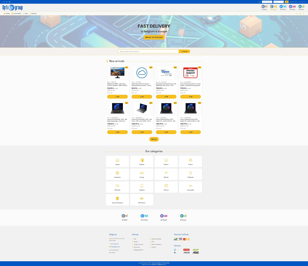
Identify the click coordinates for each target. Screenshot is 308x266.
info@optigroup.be (115, 246)
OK (286, 1)
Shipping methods (138, 250)
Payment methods (156, 239)
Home (8, 13)
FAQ (153, 241)
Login (259, 2)
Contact (154, 247)
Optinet (154, 264)
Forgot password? (302, 1)
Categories (17, 13)
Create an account (294, 1)
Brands (34, 13)
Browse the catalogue (154, 37)
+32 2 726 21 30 (114, 244)
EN (9, 2)
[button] (296, 13)
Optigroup (160, 264)
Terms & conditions (156, 244)
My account (137, 247)
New (26, 13)
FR (3, 2)
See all (154, 139)
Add (118, 96)
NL (6, 2)
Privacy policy (166, 263)
